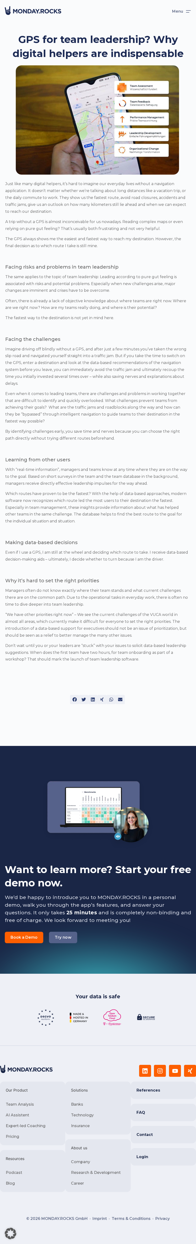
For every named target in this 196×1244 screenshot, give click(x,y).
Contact (144, 1134)
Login (142, 1157)
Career (77, 1183)
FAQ (140, 1112)
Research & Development (96, 1172)
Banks (77, 1104)
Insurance (80, 1126)
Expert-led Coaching (25, 1126)
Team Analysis (20, 1104)
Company (80, 1162)
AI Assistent (17, 1115)
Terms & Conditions (131, 1218)
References (148, 1090)
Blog (10, 1183)
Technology (82, 1115)
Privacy (162, 1218)
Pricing (12, 1136)
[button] (74, 699)
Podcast (14, 1172)
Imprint (100, 1218)
